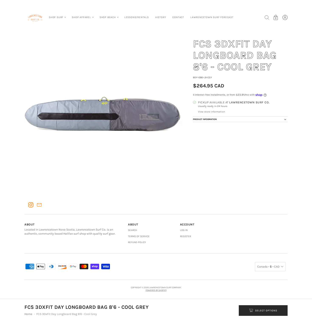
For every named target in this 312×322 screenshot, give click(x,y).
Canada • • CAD (268, 266)
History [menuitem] (160, 17)
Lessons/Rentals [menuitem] (136, 17)
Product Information (205, 119)
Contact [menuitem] (178, 17)
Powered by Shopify (156, 290)
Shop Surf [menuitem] (56, 17)
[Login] (285, 17)
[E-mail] (39, 204)
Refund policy (137, 242)
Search (132, 230)
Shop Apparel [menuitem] (81, 17)
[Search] (267, 17)
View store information (211, 111)
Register (185, 236)
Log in (184, 230)
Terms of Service (139, 236)
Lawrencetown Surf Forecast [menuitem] (211, 17)
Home (28, 314)
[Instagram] (30, 204)
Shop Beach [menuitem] (108, 17)
